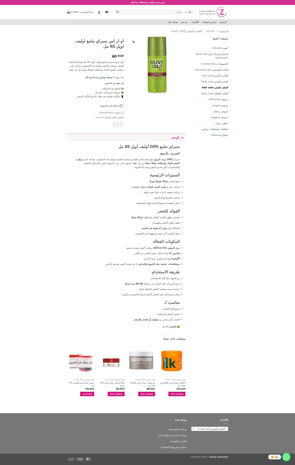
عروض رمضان (220, 111)
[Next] (67, 373)
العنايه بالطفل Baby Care (214, 93)
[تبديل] (182, 137)
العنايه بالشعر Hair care (186, 31)
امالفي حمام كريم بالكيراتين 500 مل (172, 384)
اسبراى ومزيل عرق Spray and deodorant (212, 55)
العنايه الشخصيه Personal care (211, 69)
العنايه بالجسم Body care (214, 81)
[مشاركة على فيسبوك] (121, 124)
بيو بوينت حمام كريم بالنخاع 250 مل (143, 384)
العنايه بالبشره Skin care (215, 75)
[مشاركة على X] (115, 124)
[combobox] (209, 429)
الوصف (175, 137)
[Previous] (185, 373)
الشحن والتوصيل (178, 441)
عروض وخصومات (209, 22)
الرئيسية (223, 22)
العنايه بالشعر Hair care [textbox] (211, 428)
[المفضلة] (106, 12)
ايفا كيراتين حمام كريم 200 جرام (112, 384)
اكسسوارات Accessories (214, 63)
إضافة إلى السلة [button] (177, 394)
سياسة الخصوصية (178, 429)
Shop (210, 31)
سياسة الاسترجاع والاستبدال (172, 435)
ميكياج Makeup (219, 135)
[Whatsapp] (286, 457)
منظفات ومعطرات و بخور (215, 129)
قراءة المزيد (87, 394)
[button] (99, 12)
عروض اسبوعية (220, 105)
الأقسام (196, 22)
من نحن (184, 22)
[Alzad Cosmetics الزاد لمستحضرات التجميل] (213, 12)
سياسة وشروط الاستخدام (174, 447)
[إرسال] (117, 12)
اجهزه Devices (220, 47)
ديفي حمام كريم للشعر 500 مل (81, 384)
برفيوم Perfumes (218, 99)
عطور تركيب (221, 123)
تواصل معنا (173, 22)
